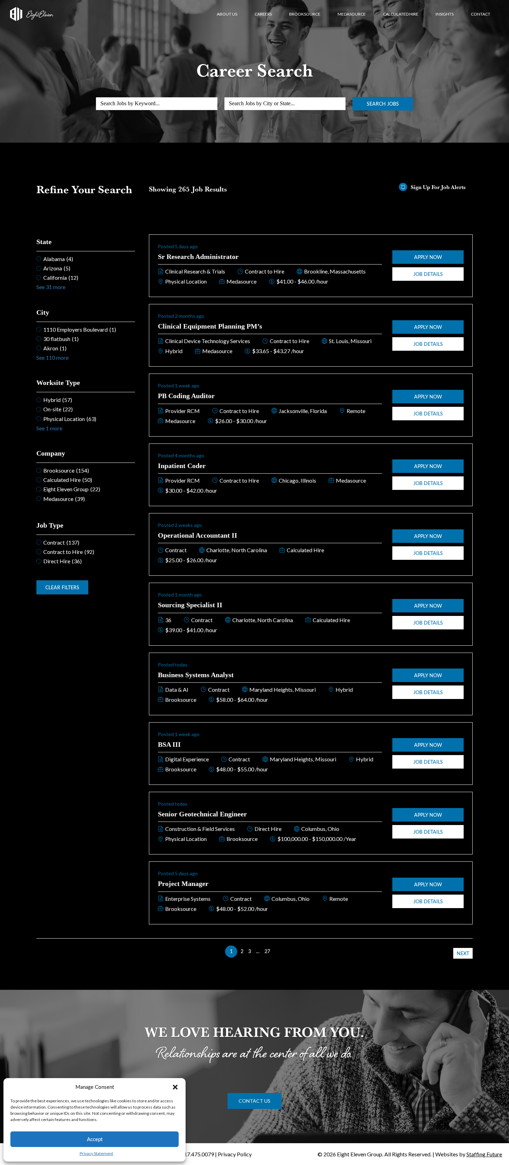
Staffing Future (484, 1154)
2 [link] (242, 951)
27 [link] (267, 951)
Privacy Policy (235, 1154)
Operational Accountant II (197, 535)
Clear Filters (62, 587)
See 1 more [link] (49, 428)
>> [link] (277, 951)
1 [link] (231, 951)
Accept (94, 1139)
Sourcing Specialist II (190, 605)
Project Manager (183, 883)
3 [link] (249, 951)
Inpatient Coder (182, 465)
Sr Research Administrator (198, 256)
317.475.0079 (197, 1154)
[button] (175, 1087)
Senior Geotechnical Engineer (202, 814)
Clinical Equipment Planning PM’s (210, 326)
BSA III (169, 744)
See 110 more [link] (52, 357)
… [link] (258, 951)
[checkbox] (85, 259)
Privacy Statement (96, 1153)
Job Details (428, 274)
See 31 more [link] (50, 287)
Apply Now (428, 257)
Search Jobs (383, 103)
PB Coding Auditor (186, 396)
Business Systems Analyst (196, 675)
